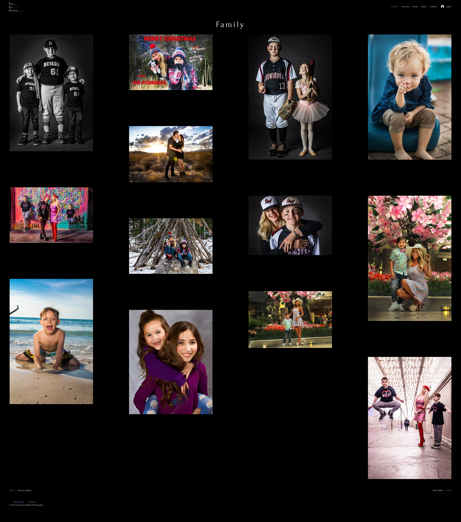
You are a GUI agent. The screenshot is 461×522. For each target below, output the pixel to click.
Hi (14, 7)
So (11, 4)
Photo (16, 10)
